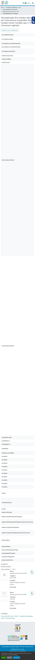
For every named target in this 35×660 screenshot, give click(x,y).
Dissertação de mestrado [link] (10, 9)
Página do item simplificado (10, 30)
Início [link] (2, 7)
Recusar (9, 657)
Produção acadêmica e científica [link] (14, 7)
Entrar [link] (29, 3)
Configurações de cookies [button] (17, 649)
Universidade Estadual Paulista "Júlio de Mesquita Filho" (17, 647)
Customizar (16, 657)
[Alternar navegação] (33, 3)
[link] (32, 572)
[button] (6, 3)
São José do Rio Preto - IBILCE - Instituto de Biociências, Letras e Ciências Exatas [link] (11, 11)
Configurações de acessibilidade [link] (17, 651)
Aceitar (3, 657)
